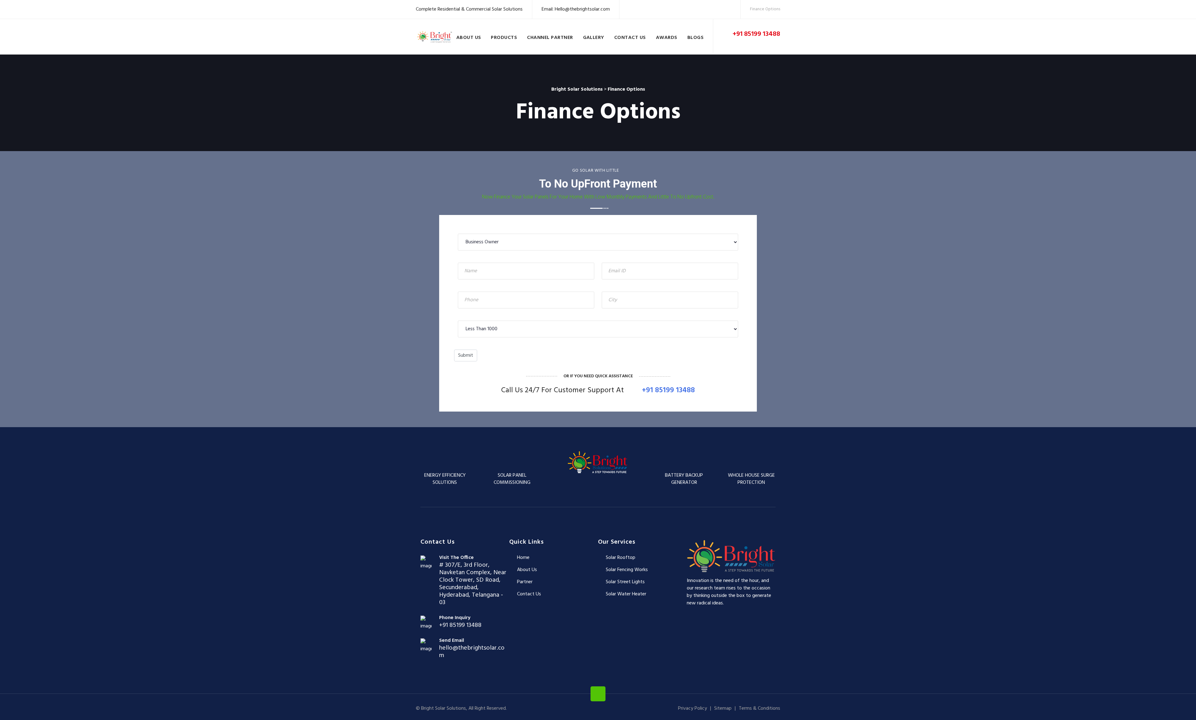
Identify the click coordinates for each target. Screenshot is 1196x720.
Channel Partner (550, 38)
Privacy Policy (692, 708)
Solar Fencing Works (627, 570)
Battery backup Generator (684, 478)
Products (504, 38)
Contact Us (630, 38)
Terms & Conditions (759, 708)
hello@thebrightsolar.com (472, 651)
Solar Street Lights (625, 582)
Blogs (695, 38)
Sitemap (723, 708)
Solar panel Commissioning (512, 478)
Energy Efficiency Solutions (445, 478)
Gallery (593, 38)
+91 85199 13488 (668, 390)
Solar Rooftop (620, 557)
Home (523, 557)
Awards (666, 38)
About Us (468, 38)
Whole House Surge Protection (751, 478)
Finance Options (765, 9)
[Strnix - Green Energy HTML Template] (731, 556)
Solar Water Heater (626, 594)
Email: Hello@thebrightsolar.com (576, 9)
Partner (525, 582)
